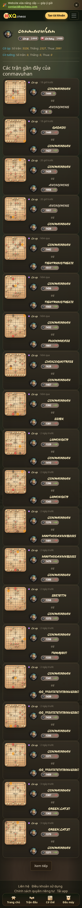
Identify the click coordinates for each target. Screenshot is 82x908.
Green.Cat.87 (59, 809)
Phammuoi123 (59, 341)
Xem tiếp (41, 866)
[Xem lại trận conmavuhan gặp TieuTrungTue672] (15, 248)
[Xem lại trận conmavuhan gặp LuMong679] (15, 482)
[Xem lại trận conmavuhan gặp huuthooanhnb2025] (15, 521)
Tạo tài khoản (56, 15)
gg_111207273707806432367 (59, 692)
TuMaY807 (59, 653)
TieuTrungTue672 (59, 263)
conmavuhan (59, 89)
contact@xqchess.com (22, 6)
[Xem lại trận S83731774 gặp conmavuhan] (15, 599)
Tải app (62, 891)
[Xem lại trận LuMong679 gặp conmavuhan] (15, 443)
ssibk (59, 419)
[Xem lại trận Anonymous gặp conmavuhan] (15, 209)
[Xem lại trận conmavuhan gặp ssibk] (15, 404)
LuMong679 (59, 440)
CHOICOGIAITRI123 (59, 362)
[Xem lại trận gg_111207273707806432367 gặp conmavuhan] (15, 716)
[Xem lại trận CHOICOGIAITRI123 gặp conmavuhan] (15, 365)
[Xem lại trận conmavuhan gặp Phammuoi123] (15, 326)
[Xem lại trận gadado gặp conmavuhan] (15, 131)
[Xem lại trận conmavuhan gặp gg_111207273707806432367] (15, 676)
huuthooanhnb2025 (59, 536)
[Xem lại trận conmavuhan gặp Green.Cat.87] (15, 794)
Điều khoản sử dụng (47, 886)
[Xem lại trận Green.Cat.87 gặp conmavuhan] (15, 832)
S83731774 (59, 596)
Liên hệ (23, 886)
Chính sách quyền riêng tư (34, 891)
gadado (59, 128)
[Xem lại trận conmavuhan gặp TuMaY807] (15, 638)
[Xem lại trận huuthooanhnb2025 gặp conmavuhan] (15, 560)
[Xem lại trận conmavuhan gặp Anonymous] (15, 92)
